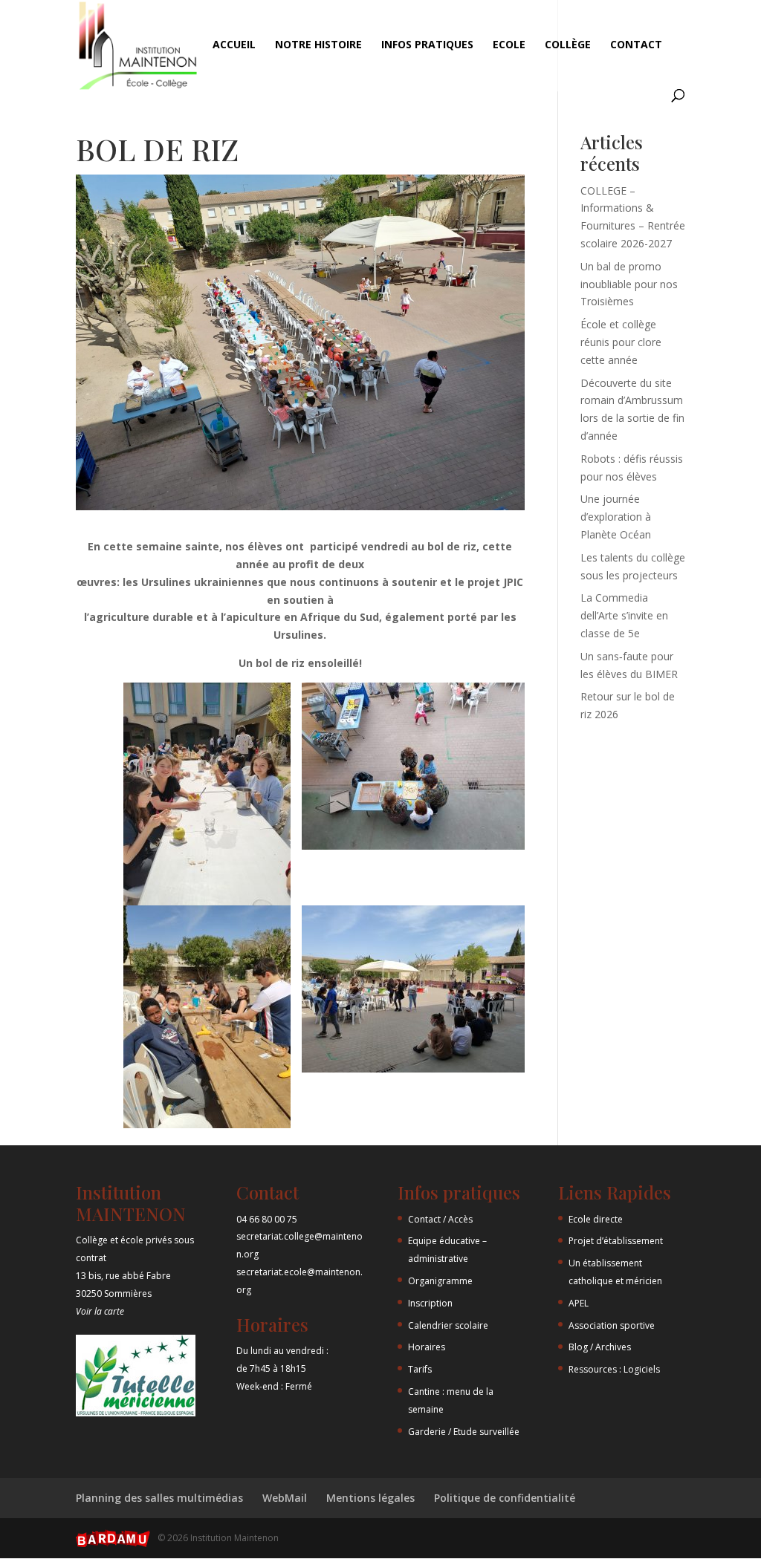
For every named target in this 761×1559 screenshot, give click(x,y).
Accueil (234, 45)
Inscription (430, 1303)
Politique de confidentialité (504, 1498)
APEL (579, 1303)
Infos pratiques (427, 45)
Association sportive (612, 1325)
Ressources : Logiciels (614, 1369)
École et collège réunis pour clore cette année (620, 342)
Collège (568, 45)
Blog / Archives (600, 1347)
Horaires (426, 1347)
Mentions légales (370, 1498)
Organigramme (440, 1281)
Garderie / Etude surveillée (463, 1431)
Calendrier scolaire (448, 1325)
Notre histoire (318, 45)
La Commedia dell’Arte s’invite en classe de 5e (624, 615)
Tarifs (420, 1369)
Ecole (509, 45)
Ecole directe (596, 1219)
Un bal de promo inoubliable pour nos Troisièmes (629, 284)
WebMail (284, 1498)
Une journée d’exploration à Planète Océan (615, 516)
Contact (636, 45)
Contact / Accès (440, 1219)
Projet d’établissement (616, 1240)
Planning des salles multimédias (159, 1498)
